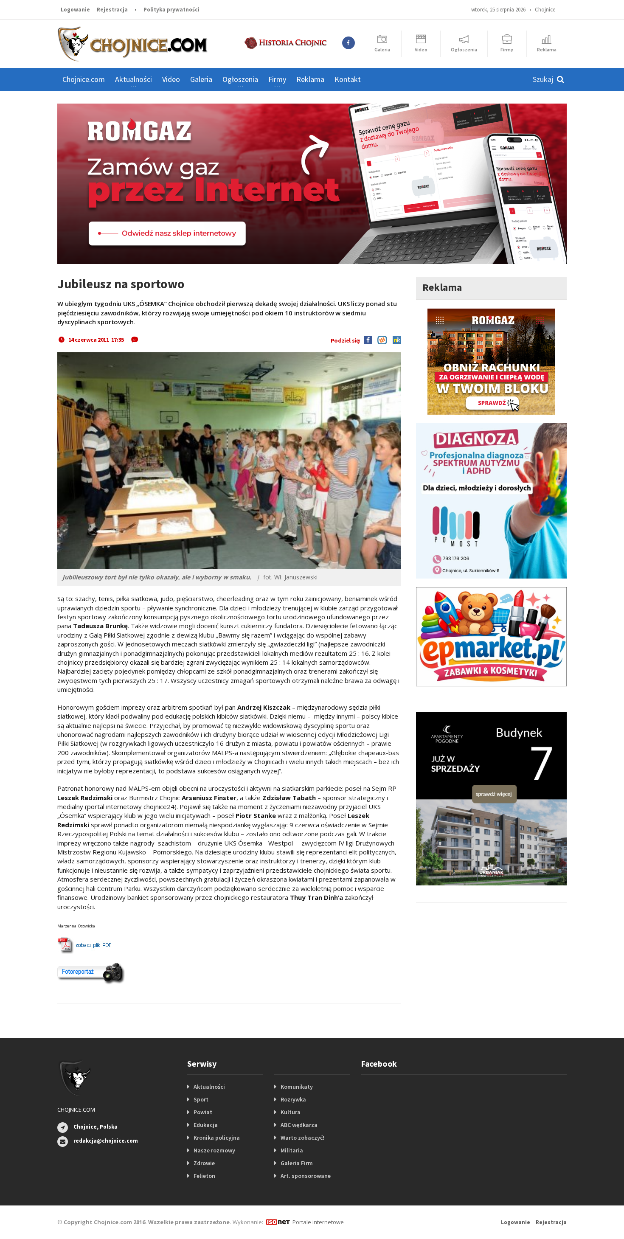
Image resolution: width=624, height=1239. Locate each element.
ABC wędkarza (299, 1125)
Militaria (292, 1150)
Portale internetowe (318, 1222)
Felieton (204, 1176)
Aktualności (209, 1086)
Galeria (201, 79)
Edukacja (206, 1125)
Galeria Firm (297, 1163)
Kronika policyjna (217, 1137)
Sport (201, 1099)
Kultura (291, 1112)
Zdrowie (204, 1163)
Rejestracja (112, 9)
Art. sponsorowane (306, 1176)
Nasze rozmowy (214, 1150)
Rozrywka (293, 1099)
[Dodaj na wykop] (380, 339)
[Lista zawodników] (84, 945)
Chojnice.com (83, 79)
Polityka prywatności (171, 9)
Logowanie (75, 9)
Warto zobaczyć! (302, 1137)
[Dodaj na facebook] (368, 339)
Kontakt (347, 79)
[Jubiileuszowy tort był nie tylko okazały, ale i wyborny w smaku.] (229, 460)
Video (171, 79)
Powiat (203, 1112)
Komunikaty (297, 1086)
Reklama (310, 79)
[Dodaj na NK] (394, 339)
